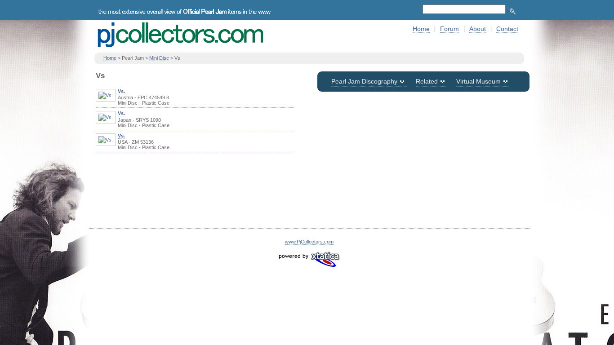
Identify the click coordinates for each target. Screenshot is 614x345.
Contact (507, 28)
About (477, 28)
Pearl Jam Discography (364, 81)
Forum (449, 28)
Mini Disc (159, 58)
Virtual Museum (478, 81)
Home (421, 28)
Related (427, 81)
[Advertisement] (423, 165)
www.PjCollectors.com (309, 241)
